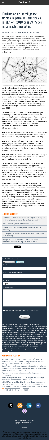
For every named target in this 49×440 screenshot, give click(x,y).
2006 (26, 390)
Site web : (6, 280)
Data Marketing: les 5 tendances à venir (18, 223)
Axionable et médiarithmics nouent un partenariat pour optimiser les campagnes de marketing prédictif (24, 218)
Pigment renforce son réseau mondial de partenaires (22, 373)
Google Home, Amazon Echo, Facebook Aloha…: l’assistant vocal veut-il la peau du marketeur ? (21, 240)
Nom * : (5, 265)
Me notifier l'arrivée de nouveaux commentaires (22, 310)
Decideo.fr (24, 2)
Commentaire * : (8, 288)
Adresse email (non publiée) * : (13, 272)
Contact (24, 427)
